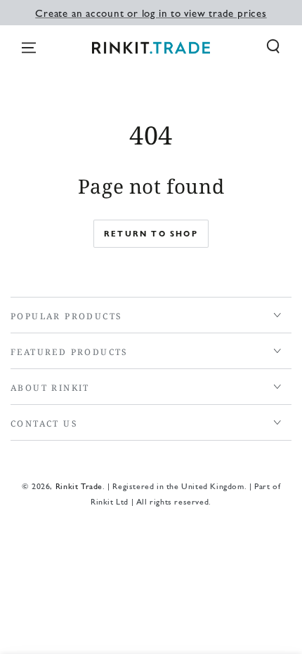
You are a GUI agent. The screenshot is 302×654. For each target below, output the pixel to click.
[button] (273, 46)
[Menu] (29, 48)
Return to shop (151, 233)
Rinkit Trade (79, 485)
